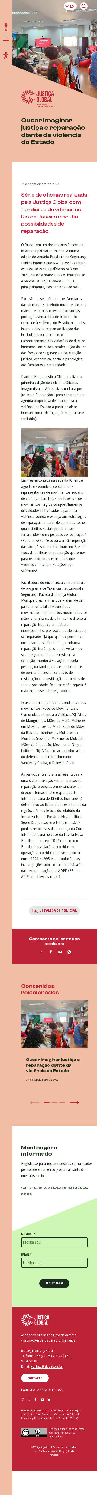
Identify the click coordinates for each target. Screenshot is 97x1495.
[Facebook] (35, 1400)
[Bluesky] (55, 1400)
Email (26, 1255)
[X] (29, 1400)
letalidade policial (58, 910)
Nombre (28, 1234)
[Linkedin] (49, 1400)
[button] (47, 1102)
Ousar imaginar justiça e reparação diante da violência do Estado (53, 1065)
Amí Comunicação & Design (52, 1451)
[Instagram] (23, 1400)
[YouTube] (42, 1400)
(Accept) (74, 1418)
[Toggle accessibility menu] (5, 55)
